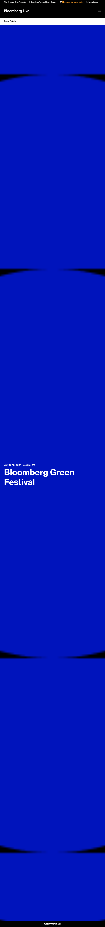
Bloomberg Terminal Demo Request (44, 2)
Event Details (38, 8)
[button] (16, 2)
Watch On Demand (52, 924)
